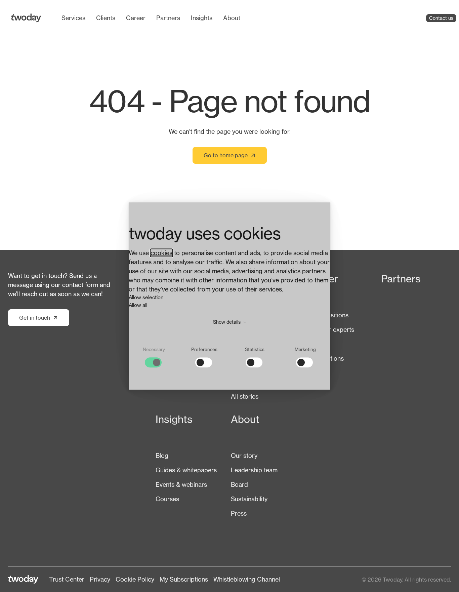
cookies (161, 252)
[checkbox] (154, 357)
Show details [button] (227, 322)
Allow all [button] (138, 305)
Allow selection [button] (146, 297)
